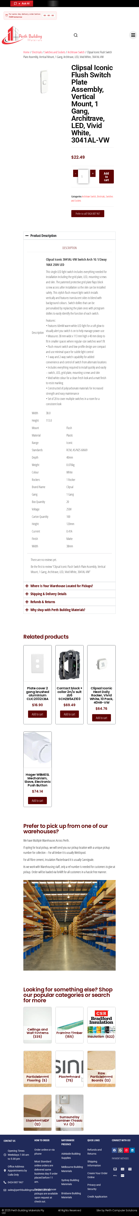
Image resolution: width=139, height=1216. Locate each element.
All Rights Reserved (69, 1210)
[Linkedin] (132, 1150)
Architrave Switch (76, 52)
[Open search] (76, 35)
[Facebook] (114, 1150)
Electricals (37, 52)
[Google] (120, 1150)
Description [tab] (69, 248)
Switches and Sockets (54, 52)
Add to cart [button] (37, 714)
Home (26, 52)
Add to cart (106, 176)
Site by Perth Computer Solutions (116, 1210)
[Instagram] (126, 1150)
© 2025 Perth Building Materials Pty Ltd (23, 1212)
